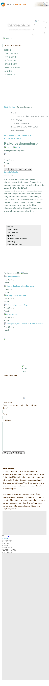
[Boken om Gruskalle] (14, 33)
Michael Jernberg (27, 286)
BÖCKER (7, 50)
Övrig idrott (11, 64)
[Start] (16, 5)
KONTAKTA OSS (17, 130)
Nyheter (5, 543)
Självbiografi (11, 60)
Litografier (7, 541)
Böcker (12, 107)
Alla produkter (9, 550)
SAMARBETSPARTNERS (20, 123)
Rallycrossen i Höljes (20, 305)
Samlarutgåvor (12, 68)
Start (6, 107)
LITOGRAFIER (9, 74)
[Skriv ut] (8, 147)
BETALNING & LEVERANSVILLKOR (24, 127)
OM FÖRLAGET (17, 120)
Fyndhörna (7, 548)
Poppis (5, 545)
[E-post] (17, 147)
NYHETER (8, 71)
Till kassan (7, 552)
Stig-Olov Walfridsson (17, 295)
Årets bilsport (12, 54)
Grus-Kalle (13, 314)
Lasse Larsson (14, 277)
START (14, 113)
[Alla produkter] (8, 39)
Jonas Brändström (11, 172)
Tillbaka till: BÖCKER (12, 139)
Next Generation (10, 136)
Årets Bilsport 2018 (23, 136)
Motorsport (11, 57)
